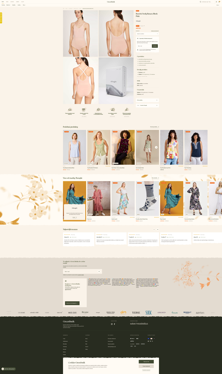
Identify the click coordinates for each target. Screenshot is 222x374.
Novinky (3, 5)
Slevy (24, 5)
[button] (156, 147)
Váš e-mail (67, 271)
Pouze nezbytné (146, 366)
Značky (19, 5)
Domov (12, 1)
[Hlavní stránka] (111, 1)
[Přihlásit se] (216, 2)
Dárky (17, 1)
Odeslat (99, 271)
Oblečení (8, 5)
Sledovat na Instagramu (71, 303)
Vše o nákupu (84, 116)
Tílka (80, 8)
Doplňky (13, 5)
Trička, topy (76, 8)
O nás (217, 5)
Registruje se (148, 49)
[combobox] (207, 1)
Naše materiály (126, 116)
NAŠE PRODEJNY (112, 116)
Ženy (3, 1)
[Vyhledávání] (207, 1)
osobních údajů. (81, 274)
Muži (7, 1)
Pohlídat (155, 46)
